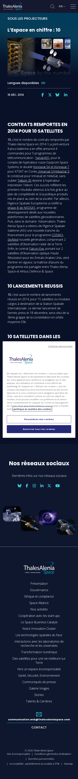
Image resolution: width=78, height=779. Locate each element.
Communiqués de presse (39, 682)
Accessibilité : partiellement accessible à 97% (34, 763)
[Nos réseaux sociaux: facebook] (42, 95)
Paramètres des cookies (39, 419)
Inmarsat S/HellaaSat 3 (53, 171)
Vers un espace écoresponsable (39, 669)
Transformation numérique (39, 652)
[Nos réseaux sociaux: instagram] (34, 486)
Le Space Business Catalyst (39, 622)
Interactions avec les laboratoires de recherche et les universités (39, 643)
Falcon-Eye (36, 249)
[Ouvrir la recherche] (52, 6)
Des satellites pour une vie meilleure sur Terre (39, 660)
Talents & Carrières (39, 701)
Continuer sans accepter (60, 346)
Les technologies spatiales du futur (39, 635)
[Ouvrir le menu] (73, 7)
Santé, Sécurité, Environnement (39, 675)
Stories (39, 695)
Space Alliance (39, 603)
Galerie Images (39, 688)
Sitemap (68, 763)
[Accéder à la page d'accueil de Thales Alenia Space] (12, 6)
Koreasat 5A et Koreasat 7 (51, 167)
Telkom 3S (24, 180)
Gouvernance (39, 590)
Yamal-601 (42, 158)
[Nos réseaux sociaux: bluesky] (57, 95)
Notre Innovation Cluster (39, 628)
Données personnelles (41, 758)
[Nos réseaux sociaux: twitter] (50, 95)
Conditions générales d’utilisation (52, 754)
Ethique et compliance (39, 596)
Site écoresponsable (18, 754)
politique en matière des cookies (32, 409)
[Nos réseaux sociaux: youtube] (57, 486)
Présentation (39, 583)
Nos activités (39, 609)
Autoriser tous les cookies (39, 429)
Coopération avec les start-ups (39, 616)
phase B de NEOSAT (21, 208)
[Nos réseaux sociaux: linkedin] (66, 95)
